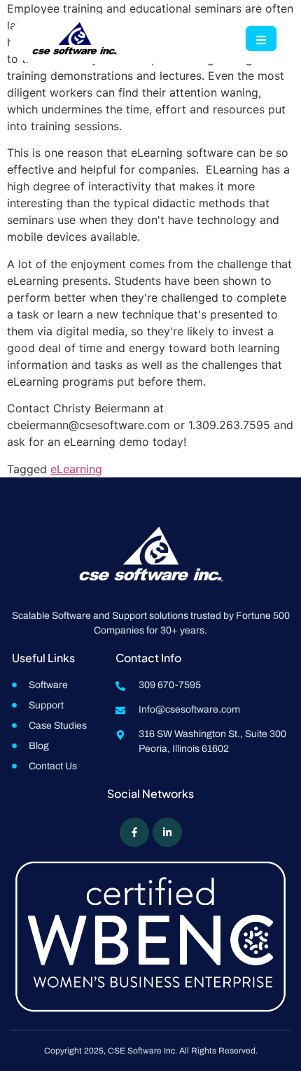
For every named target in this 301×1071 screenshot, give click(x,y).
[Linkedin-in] (167, 832)
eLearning (76, 469)
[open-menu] (261, 38)
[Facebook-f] (134, 832)
